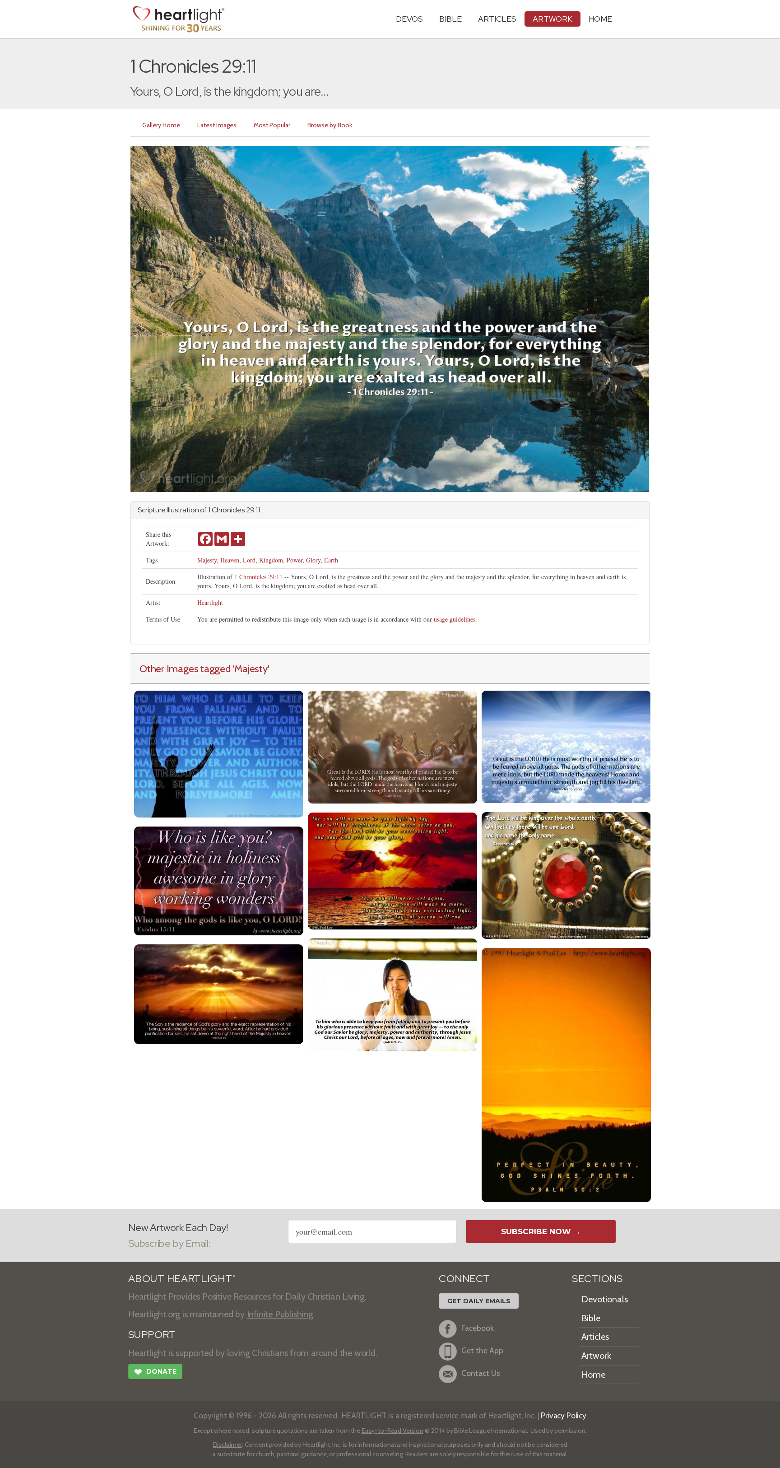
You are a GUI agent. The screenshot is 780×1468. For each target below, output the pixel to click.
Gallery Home (161, 125)
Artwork (552, 19)
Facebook (477, 1328)
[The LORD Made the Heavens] (392, 746)
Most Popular (272, 125)
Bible (450, 19)
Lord (249, 560)
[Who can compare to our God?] (218, 880)
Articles (497, 19)
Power (294, 560)
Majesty (207, 560)
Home (593, 1374)
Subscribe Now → (541, 1231)
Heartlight (210, 602)
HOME (600, 19)
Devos (409, 19)
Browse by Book (329, 125)
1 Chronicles (226, 510)
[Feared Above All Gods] (566, 746)
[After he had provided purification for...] (218, 993)
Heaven (229, 560)
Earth (331, 560)
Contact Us (480, 1373)
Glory (313, 560)
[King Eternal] (566, 874)
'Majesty (250, 668)
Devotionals (604, 1299)
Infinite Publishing (280, 1314)
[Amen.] (392, 994)
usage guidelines (454, 619)
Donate (155, 1372)
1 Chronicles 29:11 (258, 576)
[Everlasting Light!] (392, 870)
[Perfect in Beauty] (566, 1074)
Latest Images (217, 125)
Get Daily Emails (479, 1301)
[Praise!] (218, 753)
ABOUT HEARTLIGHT (182, 1278)
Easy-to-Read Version (392, 1430)
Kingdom (271, 560)
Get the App (482, 1351)
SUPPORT (152, 1334)
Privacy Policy (563, 1415)
